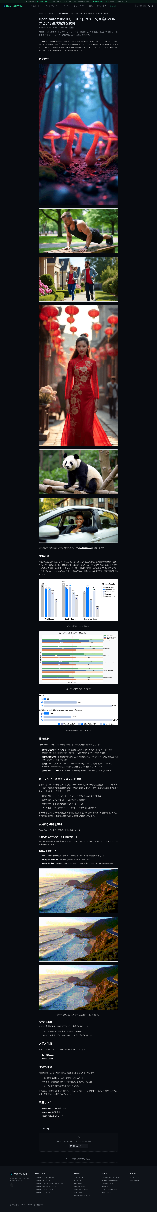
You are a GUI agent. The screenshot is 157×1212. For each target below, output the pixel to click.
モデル (90, 6)
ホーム (41, 13)
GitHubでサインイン (80, 1146)
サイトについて (135, 1177)
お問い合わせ (134, 1180)
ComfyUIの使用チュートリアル (45, 1186)
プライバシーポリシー (109, 1190)
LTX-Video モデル (80, 1193)
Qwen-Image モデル (81, 1190)
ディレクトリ (101, 6)
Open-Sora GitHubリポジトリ (54, 1108)
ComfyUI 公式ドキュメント (99, 1)
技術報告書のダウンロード (52, 1116)
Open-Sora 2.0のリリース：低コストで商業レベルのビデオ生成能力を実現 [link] (82, 13)
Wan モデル (78, 1183)
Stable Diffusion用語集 (110, 1180)
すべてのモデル (79, 1177)
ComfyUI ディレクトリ (42, 1193)
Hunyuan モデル (79, 1186)
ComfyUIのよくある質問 (110, 1177)
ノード (65, 6)
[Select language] (149, 6)
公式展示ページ (86, 548)
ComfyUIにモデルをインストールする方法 (49, 1183)
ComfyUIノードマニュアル (44, 1180)
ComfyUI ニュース (108, 1183)
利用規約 (105, 1186)
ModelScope (47, 1059)
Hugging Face (48, 1055)
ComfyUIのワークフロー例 (44, 1190)
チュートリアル (79, 6)
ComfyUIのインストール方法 (45, 1177)
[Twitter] (11, 1185)
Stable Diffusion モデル (82, 1196)
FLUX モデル (78, 1180)
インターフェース (51, 6)
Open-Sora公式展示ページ (52, 1112)
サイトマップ (106, 1193)
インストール (34, 6)
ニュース (113, 6)
